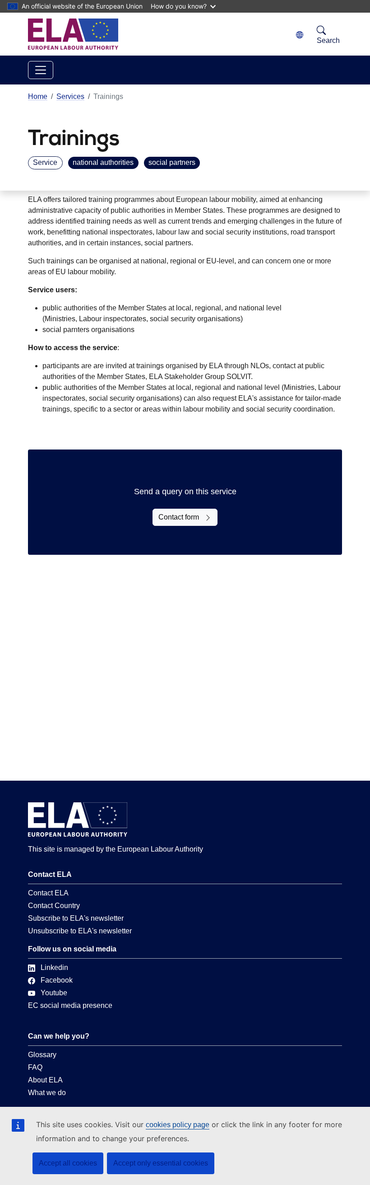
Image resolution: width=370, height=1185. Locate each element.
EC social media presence (70, 1005)
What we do (47, 1092)
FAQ (35, 1067)
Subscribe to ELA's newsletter (76, 918)
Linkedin (54, 967)
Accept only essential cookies (160, 1163)
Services (70, 96)
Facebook (57, 980)
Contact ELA (48, 893)
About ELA (45, 1080)
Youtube (54, 993)
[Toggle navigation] (40, 70)
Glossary (42, 1055)
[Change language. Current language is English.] (299, 35)
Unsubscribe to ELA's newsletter (80, 931)
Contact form (178, 517)
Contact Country (54, 905)
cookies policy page (177, 1125)
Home (37, 96)
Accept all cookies (68, 1163)
